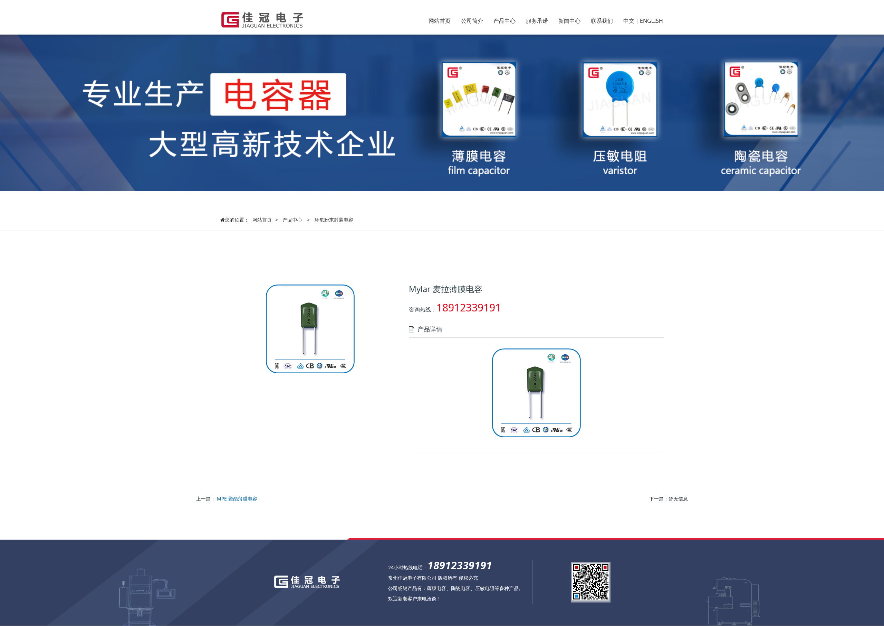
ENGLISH (651, 21)
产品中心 (504, 21)
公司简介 (472, 21)
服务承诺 (537, 21)
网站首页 (440, 21)
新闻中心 (569, 21)
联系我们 (602, 21)
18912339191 (468, 307)
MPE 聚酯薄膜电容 (237, 498)
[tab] (536, 329)
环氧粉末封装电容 (334, 219)
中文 (628, 21)
